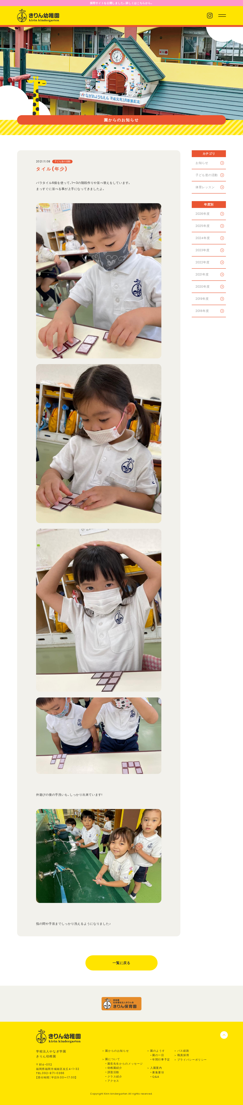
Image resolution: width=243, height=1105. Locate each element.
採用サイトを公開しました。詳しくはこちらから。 (121, 3)
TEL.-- (50, 1073)
